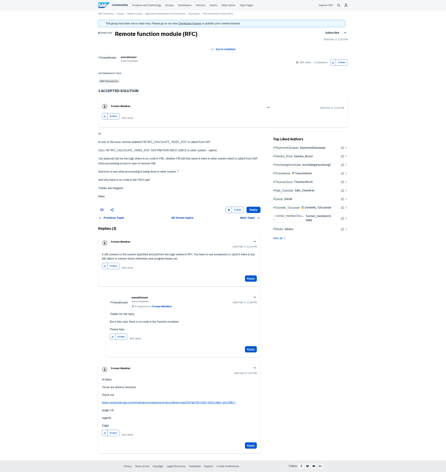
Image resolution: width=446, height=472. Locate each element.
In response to (153, 306)
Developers (185, 5)
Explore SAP (326, 5)
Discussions (194, 14)
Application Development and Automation (165, 14)
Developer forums (189, 23)
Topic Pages (246, 5)
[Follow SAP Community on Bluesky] (307, 466)
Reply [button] (253, 209)
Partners (201, 5)
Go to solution (226, 49)
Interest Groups (134, 14)
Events (213, 5)
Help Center (228, 5)
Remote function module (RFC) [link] (218, 14)
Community (120, 4)
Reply (251, 278)
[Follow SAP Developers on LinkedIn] (320, 466)
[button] (333, 62)
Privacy (128, 466)
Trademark (195, 466)
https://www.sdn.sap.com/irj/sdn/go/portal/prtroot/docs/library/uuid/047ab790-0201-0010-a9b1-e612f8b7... (169, 402)
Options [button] (344, 33)
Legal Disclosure (176, 466)
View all (277, 238)
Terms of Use (142, 466)
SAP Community (106, 14)
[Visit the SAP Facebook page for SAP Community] (301, 466)
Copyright (157, 466)
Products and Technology (146, 5)
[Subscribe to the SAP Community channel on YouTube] (313, 466)
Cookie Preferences (228, 466)
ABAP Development (109, 81)
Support (208, 466)
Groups (169, 5)
